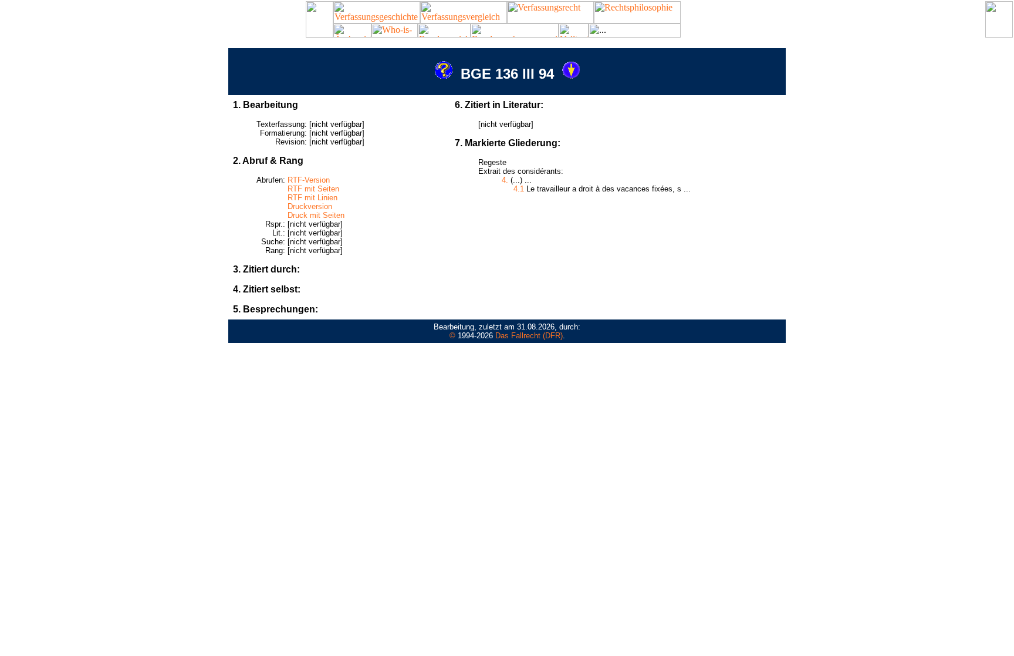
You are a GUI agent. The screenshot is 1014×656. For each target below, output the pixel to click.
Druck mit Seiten (316, 215)
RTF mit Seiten (313, 188)
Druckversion (310, 206)
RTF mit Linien (312, 197)
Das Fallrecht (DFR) (529, 335)
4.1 (518, 188)
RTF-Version (309, 180)
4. (505, 180)
